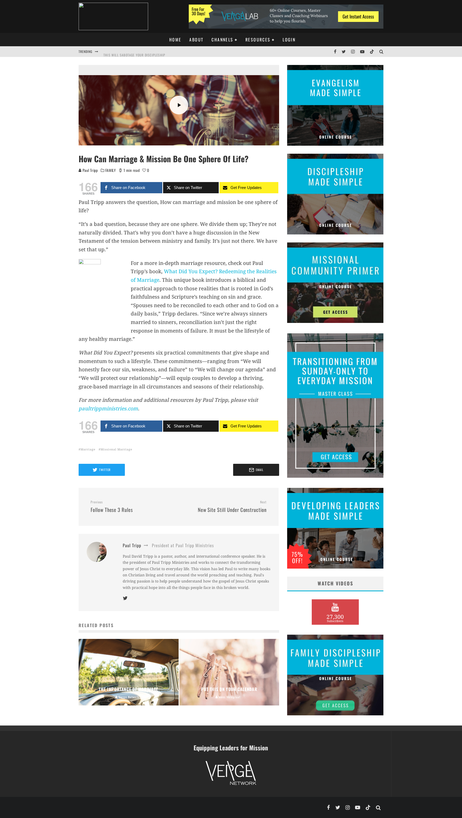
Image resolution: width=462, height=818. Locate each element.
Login (289, 39)
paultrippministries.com (108, 408)
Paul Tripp (90, 170)
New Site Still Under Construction (232, 506)
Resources (258, 39)
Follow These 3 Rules (112, 506)
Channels (222, 39)
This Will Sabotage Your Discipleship (134, 51)
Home (175, 39)
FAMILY (110, 170)
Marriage (87, 449)
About (196, 39)
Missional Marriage (116, 449)
